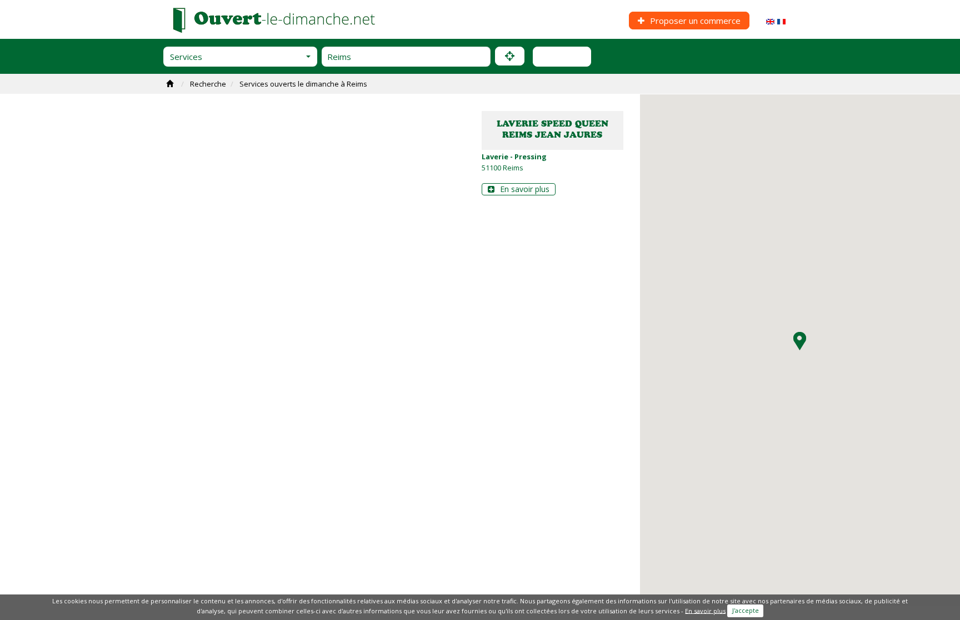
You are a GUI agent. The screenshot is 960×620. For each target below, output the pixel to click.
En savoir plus (523, 189)
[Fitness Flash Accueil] (171, 84)
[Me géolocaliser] (509, 56)
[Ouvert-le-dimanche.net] (275, 18)
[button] (240, 57)
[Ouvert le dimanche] (781, 20)
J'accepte (745, 610)
